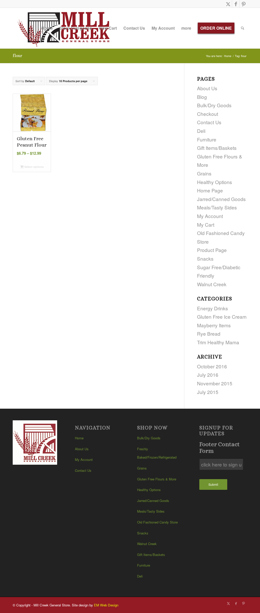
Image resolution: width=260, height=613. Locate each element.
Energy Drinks (212, 308)
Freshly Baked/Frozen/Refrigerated (156, 453)
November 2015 (214, 383)
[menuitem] (47, 28)
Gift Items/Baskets (217, 147)
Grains (204, 173)
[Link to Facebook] (235, 4)
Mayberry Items (214, 325)
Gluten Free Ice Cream (222, 316)
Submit (213, 484)
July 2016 (207, 374)
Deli (201, 130)
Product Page (212, 249)
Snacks (205, 258)
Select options (34, 167)
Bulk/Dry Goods (214, 105)
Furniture (206, 139)
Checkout (207, 113)
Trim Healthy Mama (218, 342)
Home (79, 438)
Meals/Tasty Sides (217, 207)
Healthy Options (214, 181)
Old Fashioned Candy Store (157, 522)
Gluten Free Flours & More (156, 479)
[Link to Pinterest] (243, 4)
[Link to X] (228, 4)
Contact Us (209, 122)
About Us (207, 88)
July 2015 (207, 391)
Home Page (210, 190)
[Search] (243, 28)
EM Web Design (106, 605)
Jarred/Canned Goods (221, 198)
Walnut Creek (211, 284)
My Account (210, 215)
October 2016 (212, 366)
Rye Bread (208, 333)
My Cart (205, 224)
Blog (202, 96)
